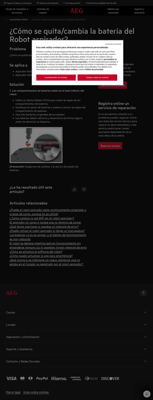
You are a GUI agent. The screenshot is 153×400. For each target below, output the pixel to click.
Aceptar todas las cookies (97, 77)
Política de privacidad (94, 69)
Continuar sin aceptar (113, 44)
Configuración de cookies (56, 77)
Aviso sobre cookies (68, 69)
